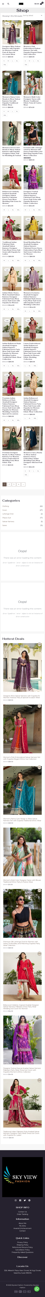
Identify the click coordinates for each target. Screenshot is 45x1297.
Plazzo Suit (6, 518)
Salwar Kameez (8, 522)
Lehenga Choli (7, 514)
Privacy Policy (22, 1242)
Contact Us (22, 1212)
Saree (4, 525)
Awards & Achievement (22, 1228)
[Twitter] (25, 1200)
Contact (22, 1231)
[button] (8, 3)
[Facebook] (20, 1200)
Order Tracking (22, 1214)
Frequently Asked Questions (22, 1252)
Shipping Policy (22, 1245)
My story (22, 1226)
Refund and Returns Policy (22, 1247)
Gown (4, 510)
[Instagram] (16, 1200)
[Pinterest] (29, 1200)
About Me (22, 1223)
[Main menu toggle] (3, 4)
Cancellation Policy (22, 1250)
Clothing (5, 506)
